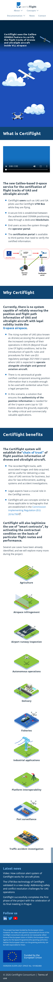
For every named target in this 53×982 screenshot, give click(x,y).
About (17, 10)
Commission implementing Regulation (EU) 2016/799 (27, 510)
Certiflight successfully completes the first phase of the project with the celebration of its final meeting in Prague (26, 901)
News (32, 15)
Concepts (31, 10)
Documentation (14, 15)
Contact (42, 15)
